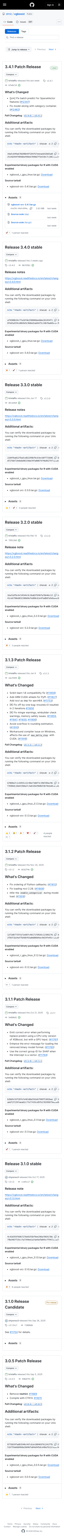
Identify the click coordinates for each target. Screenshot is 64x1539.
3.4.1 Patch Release (23, 66)
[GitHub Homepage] (23, 1531)
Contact (7, 1526)
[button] (55, 144)
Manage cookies (20, 1526)
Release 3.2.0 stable (23, 522)
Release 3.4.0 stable (23, 247)
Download (47, 174)
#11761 (53, 1039)
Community (45, 1524)
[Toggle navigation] (4, 4)
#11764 (43, 1054)
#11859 (52, 716)
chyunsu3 (13, 1177)
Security (27, 1524)
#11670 (38, 1397)
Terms (9, 1524)
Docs (55, 1524)
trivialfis (12, 80)
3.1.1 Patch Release (22, 999)
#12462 (15, 109)
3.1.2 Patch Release (23, 851)
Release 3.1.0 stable (23, 1163)
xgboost (19, 13)
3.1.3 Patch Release (23, 660)
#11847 (13, 719)
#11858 (51, 692)
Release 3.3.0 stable (23, 384)
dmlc (9, 13)
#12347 (25, 101)
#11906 (32, 719)
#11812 (52, 884)
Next (51, 49)
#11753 (48, 700)
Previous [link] (41, 49)
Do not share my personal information (44, 1526)
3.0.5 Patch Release (23, 1361)
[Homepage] (32, 4)
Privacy (18, 1524)
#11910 (14, 727)
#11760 (50, 1047)
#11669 (33, 1393)
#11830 (23, 719)
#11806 (39, 888)
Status (35, 1524)
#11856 (30, 708)
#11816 (20, 896)
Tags (23, 31)
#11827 (52, 696)
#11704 (14, 1332)
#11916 (22, 738)
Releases (11, 31)
